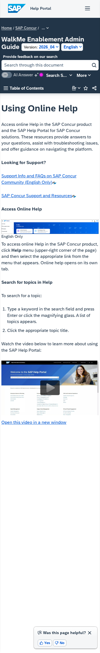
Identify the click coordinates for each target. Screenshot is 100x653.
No (59, 643)
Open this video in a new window (33, 422)
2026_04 (39, 47)
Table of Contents (24, 88)
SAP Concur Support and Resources (36, 195)
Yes (45, 643)
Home (6, 28)
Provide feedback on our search (30, 57)
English (71, 47)
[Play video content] (50, 387)
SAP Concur (26, 28)
